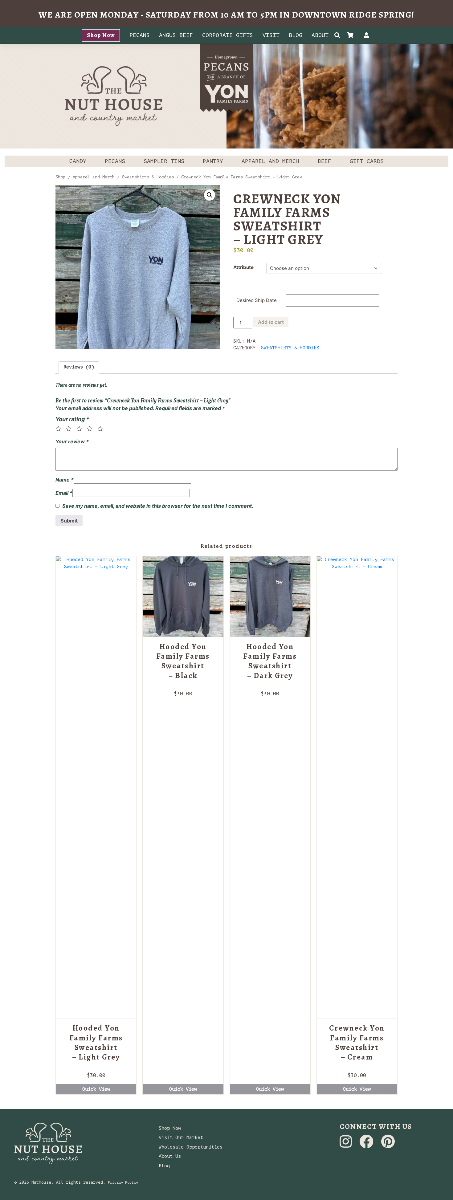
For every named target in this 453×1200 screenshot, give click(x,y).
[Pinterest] (388, 1145)
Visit (271, 35)
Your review (72, 441)
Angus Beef (176, 35)
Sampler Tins (164, 161)
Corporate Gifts (227, 35)
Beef (324, 161)
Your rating (72, 419)
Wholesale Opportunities (190, 1147)
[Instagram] (347, 1145)
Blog (295, 35)
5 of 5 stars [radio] (102, 428)
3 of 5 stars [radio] (81, 428)
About (320, 35)
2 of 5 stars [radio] (70, 428)
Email (63, 493)
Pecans (139, 35)
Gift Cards (367, 161)
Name (64, 480)
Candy (77, 161)
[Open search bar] (337, 35)
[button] (209, 195)
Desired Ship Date (256, 300)
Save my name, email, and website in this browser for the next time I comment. (157, 506)
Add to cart (271, 322)
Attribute (243, 267)
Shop (60, 177)
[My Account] (366, 35)
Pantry (213, 161)
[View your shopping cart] (352, 35)
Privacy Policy (123, 1182)
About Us (170, 1156)
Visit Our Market (181, 1137)
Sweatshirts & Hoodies (148, 177)
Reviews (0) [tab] (78, 367)
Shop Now (101, 35)
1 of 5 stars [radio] (60, 428)
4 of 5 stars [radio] (91, 428)
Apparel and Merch (270, 161)
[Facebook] (367, 1145)
